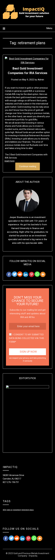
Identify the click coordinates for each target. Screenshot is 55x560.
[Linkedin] (25, 274)
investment (17, 510)
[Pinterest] (31, 274)
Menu (49, 28)
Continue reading (27, 166)
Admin (41, 79)
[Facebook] (9, 274)
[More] (43, 274)
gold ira (9, 510)
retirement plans (27, 510)
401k (4, 510)
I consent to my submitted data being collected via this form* (26, 338)
